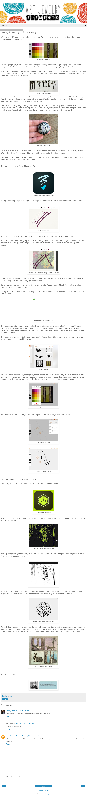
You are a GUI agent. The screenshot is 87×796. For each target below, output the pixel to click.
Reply (8, 716)
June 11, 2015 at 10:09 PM (25, 723)
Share (4, 699)
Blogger (47, 794)
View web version (43, 790)
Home (43, 786)
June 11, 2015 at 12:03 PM (21, 711)
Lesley (8, 711)
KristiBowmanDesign (13, 736)
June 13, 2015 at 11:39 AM (31, 736)
